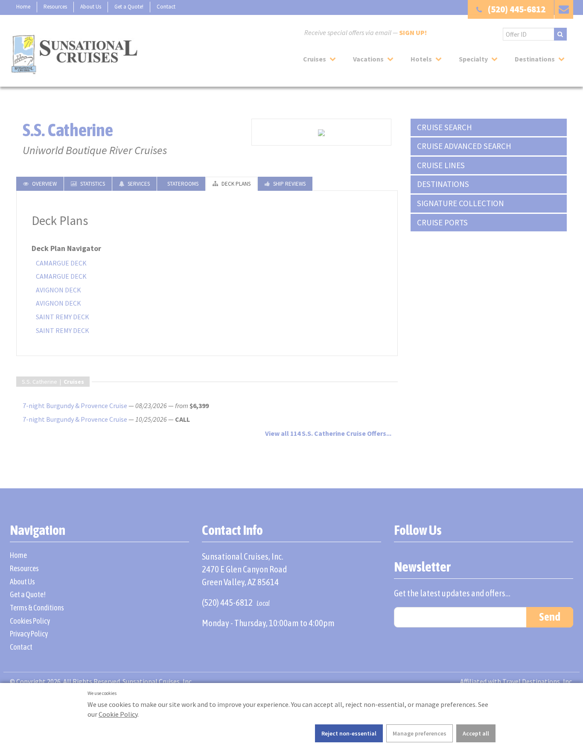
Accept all (476, 733)
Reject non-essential (348, 733)
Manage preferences (419, 733)
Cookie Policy (118, 714)
